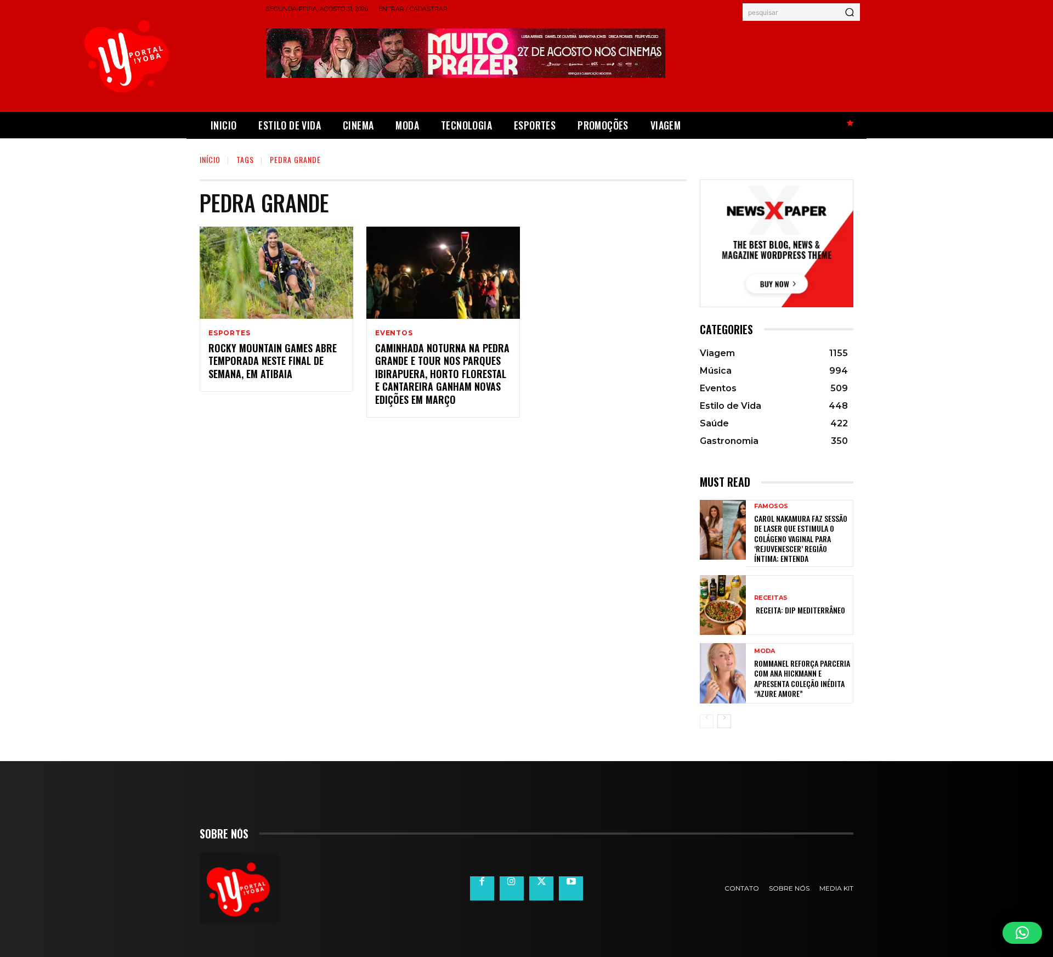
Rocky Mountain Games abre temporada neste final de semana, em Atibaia (272, 361)
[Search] (849, 12)
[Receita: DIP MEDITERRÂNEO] (723, 605)
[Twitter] (541, 888)
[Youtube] (571, 888)
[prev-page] (707, 721)
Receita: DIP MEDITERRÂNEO (799, 610)
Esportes (229, 333)
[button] (1022, 933)
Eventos (394, 333)
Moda (764, 651)
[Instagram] (512, 888)
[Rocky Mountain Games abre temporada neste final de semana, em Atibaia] (276, 273)
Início (210, 159)
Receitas (771, 598)
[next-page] (724, 721)
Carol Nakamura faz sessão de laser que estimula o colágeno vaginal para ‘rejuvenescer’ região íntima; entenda (800, 538)
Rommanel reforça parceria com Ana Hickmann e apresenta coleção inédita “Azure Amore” (802, 678)
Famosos (771, 506)
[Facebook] (482, 888)
